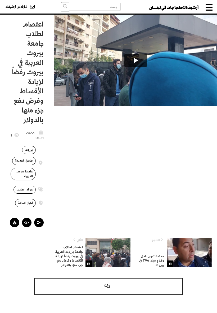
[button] (39, 222)
